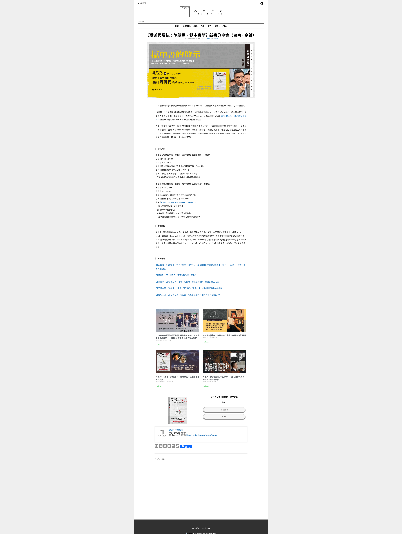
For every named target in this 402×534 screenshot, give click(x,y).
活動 (224, 26)
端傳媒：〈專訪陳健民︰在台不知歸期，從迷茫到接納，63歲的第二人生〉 (189, 282)
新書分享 (209, 39)
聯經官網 (224, 409)
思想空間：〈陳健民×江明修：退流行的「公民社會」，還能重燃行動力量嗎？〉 (191, 288)
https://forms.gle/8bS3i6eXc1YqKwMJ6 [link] (178, 202)
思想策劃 (186, 26)
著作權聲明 (206, 528)
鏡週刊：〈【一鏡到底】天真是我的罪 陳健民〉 (178, 275)
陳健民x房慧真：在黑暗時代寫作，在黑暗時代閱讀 (224, 335)
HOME (177, 26)
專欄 (216, 26)
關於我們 (195, 528)
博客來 (224, 416)
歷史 (209, 26)
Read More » (159, 345)
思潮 (202, 26)
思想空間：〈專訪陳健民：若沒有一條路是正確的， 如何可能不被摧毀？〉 (189, 295)
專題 (195, 26)
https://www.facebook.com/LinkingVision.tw (201, 435)
